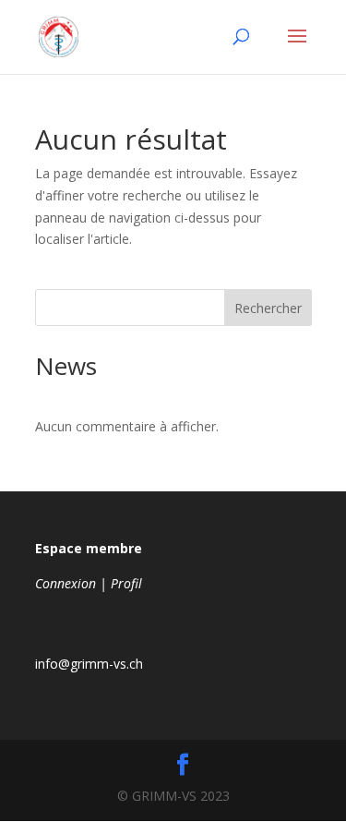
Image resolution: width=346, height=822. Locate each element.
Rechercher (268, 308)
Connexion (65, 583)
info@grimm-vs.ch (89, 663)
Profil (126, 583)
